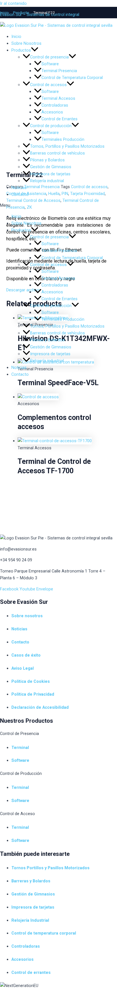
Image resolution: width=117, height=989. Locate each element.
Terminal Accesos (58, 278)
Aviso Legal (22, 668)
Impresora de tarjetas (50, 173)
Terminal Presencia (59, 250)
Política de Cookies (30, 681)
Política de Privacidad (32, 694)
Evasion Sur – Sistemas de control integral (39, 14)
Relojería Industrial (30, 920)
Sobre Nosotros (26, 223)
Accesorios (52, 292)
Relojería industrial (47, 180)
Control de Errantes (59, 298)
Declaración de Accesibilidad (40, 707)
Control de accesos (48, 264)
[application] (34, 230)
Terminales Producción (62, 319)
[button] (58, 205)
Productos (21, 230)
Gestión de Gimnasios (50, 166)
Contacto (20, 194)
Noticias (19, 187)
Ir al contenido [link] (13, 3)
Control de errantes (31, 972)
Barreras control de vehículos (57, 333)
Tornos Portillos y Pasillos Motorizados (50, 867)
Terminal (20, 747)
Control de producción (51, 305)
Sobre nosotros (27, 615)
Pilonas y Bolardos (47, 339)
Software (50, 243)
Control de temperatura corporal (43, 933)
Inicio (16, 216)
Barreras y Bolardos (30, 881)
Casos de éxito (26, 655)
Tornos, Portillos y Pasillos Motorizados (67, 326)
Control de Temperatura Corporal (72, 257)
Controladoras (54, 285)
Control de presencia (49, 236)
